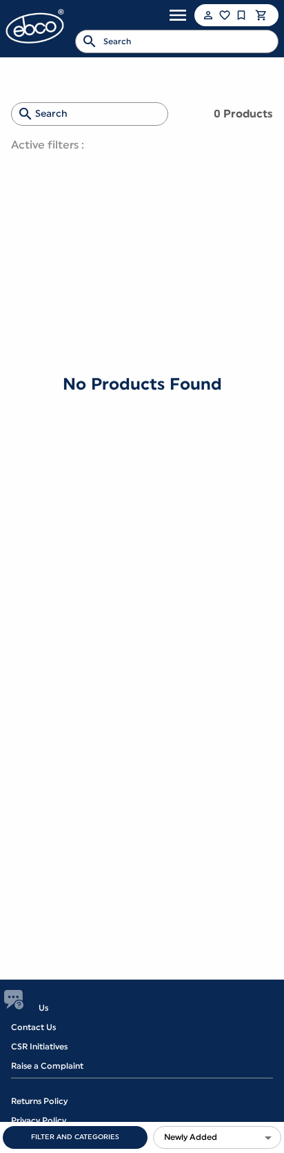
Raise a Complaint (47, 1066)
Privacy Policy (38, 1120)
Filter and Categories (75, 1137)
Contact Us (33, 1027)
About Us (29, 1008)
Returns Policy (39, 1101)
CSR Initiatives (39, 1046)
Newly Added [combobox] (190, 1137)
